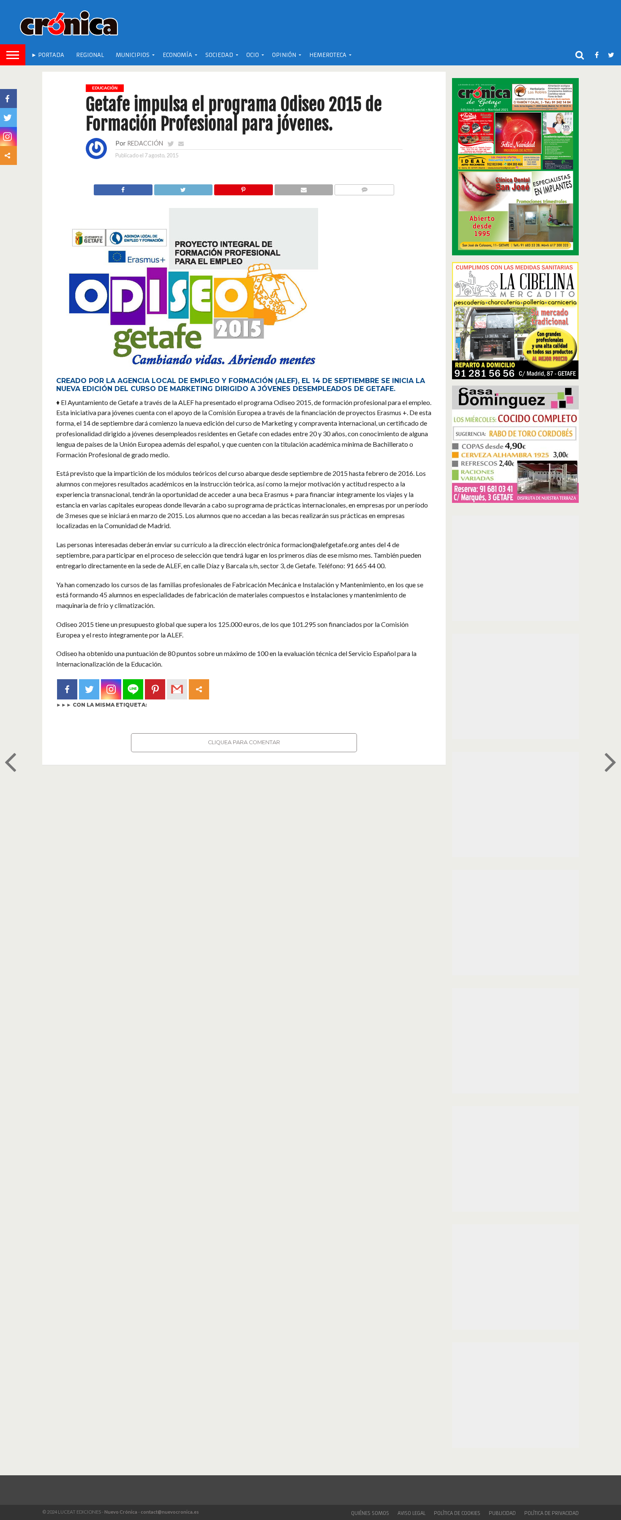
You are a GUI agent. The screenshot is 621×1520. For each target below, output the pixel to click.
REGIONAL (90, 55)
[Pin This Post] (243, 188)
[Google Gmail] (177, 689)
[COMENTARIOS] (364, 188)
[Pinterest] (155, 689)
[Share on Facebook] (123, 188)
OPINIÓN (284, 55)
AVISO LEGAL (411, 1513)
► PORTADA (47, 55)
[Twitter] (89, 689)
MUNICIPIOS (133, 55)
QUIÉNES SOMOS (370, 1513)
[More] (199, 689)
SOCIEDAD (219, 55)
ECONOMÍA (177, 55)
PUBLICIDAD (502, 1513)
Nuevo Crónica (120, 1512)
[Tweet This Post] (183, 188)
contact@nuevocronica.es (170, 1512)
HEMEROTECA (327, 55)
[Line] (133, 689)
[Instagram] (111, 689)
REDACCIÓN (145, 143)
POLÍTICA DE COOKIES (457, 1513)
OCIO (252, 55)
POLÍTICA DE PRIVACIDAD (551, 1513)
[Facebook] (67, 689)
